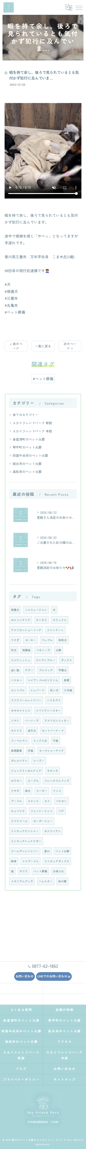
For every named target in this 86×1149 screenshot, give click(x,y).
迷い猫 (15, 670)
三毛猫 (68, 690)
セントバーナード (53, 730)
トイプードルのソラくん (43, 680)
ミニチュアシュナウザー (26, 841)
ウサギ (15, 791)
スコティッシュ (20, 660)
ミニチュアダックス (56, 861)
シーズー (38, 760)
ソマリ (15, 720)
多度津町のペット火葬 (29, 439)
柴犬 (28, 791)
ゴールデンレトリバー (25, 851)
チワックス (60, 620)
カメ (47, 801)
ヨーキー (30, 640)
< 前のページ (16, 345)
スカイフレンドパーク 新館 (32, 423)
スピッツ (33, 801)
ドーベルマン (19, 740)
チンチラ (41, 620)
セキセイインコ (20, 710)
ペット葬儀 (40, 871)
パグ (61, 811)
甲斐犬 (62, 670)
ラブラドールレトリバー (26, 700)
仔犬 (14, 650)
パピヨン (61, 801)
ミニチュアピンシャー (25, 831)
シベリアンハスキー (48, 710)
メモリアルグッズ (22, 881)
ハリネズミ (54, 700)
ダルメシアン (19, 760)
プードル (16, 801)
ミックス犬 (40, 740)
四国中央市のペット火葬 (30, 455)
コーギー (41, 791)
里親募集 (16, 750)
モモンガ (52, 770)
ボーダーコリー (43, 821)
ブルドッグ (46, 670)
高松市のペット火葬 (27, 471)
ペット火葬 (62, 851)
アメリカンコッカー (56, 720)
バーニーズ (32, 720)
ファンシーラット (42, 811)
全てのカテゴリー (25, 414)
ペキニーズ (43, 650)
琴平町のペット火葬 (27, 447)
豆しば (54, 690)
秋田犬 (62, 640)
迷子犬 (32, 730)
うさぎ (15, 640)
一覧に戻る (43, 346)
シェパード (37, 690)
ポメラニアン (52, 831)
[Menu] (79, 7)
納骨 (14, 861)
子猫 (55, 740)
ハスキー (16, 680)
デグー (29, 670)
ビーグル (33, 780)
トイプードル (30, 861)
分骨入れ (58, 871)
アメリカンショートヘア (26, 630)
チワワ (23, 871)
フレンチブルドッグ (56, 780)
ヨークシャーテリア (51, 750)
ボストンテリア (20, 620)
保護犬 (15, 610)
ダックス (66, 660)
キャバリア (18, 811)
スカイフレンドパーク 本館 (32, 431)
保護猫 (26, 650)
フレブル (47, 640)
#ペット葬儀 (43, 378)
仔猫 (30, 750)
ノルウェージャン (36, 610)
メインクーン (55, 630)
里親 (66, 680)
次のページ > (70, 345)
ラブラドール (19, 821)
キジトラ (16, 730)
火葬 (58, 650)
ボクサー (16, 780)
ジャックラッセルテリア (26, 770)
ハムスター (46, 881)
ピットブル (18, 690)
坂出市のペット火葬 (27, 463)
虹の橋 (62, 881)
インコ (57, 791)
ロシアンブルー (45, 660)
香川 (47, 851)
